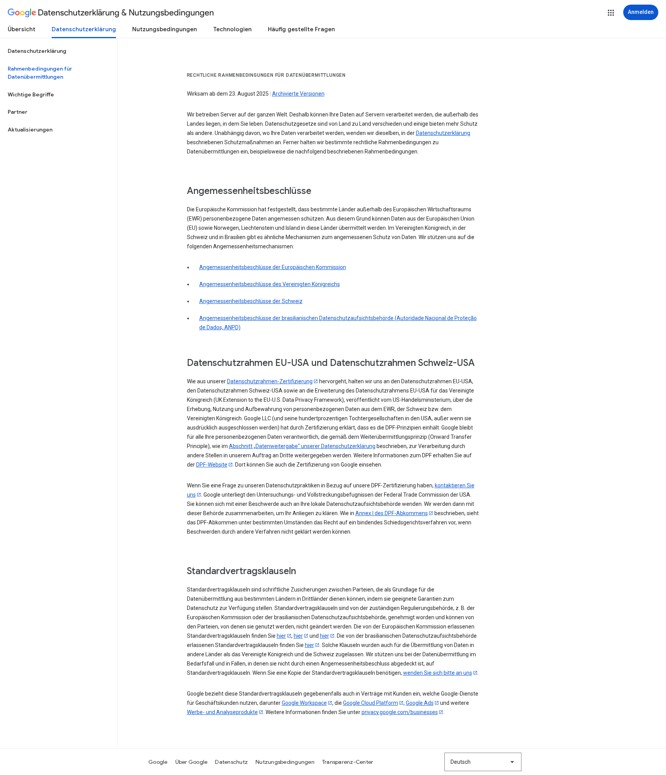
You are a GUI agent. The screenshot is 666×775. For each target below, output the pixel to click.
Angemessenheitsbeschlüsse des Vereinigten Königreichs (269, 284)
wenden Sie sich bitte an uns (437, 673)
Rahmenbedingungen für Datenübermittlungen (40, 73)
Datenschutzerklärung (84, 29)
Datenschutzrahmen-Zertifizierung (270, 381)
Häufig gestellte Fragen (301, 29)
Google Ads (420, 703)
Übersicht (21, 29)
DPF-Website (211, 465)
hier (281, 636)
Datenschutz (231, 761)
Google (158, 761)
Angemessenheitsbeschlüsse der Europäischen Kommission (272, 267)
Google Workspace (304, 703)
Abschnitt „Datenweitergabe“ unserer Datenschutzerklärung (302, 446)
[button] (611, 12)
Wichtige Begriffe (31, 94)
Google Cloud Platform (370, 703)
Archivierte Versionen (298, 94)
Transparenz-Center (347, 761)
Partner (17, 111)
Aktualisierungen (30, 129)
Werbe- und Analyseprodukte (222, 712)
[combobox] (482, 762)
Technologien (232, 29)
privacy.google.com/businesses (400, 712)
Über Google (191, 761)
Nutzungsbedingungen (164, 29)
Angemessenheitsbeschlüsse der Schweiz (251, 301)
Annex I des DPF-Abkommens (391, 513)
